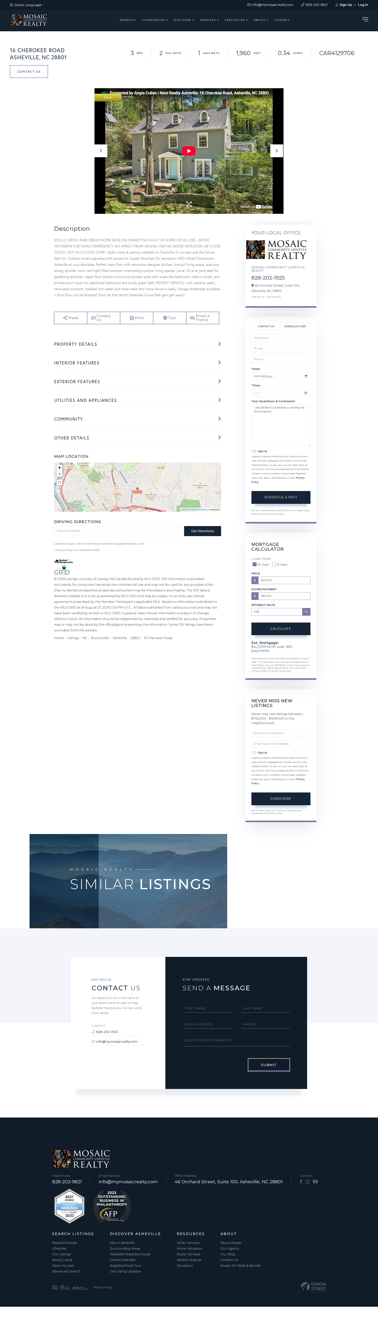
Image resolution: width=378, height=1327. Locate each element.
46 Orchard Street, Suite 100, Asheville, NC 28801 (229, 1181)
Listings (73, 638)
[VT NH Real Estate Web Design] (313, 1287)
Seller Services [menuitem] (188, 1243)
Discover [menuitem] (182, 19)
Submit (269, 1065)
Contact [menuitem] (282, 19)
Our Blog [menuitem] (227, 1254)
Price (255, 573)
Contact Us (29, 71)
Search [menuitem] (126, 19)
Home (59, 638)
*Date (255, 369)
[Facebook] (301, 1181)
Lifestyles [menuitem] (59, 1248)
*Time (255, 385)
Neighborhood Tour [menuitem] (126, 1266)
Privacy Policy (103, 1287)
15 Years (282, 564)
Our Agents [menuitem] (229, 1248)
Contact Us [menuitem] (229, 1260)
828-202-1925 (268, 278)
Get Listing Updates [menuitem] (125, 1271)
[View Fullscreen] (59, 482)
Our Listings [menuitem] (61, 1254)
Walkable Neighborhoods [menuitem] (130, 1254)
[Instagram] (308, 1181)
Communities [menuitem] (153, 19)
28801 (135, 638)
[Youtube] (315, 1181)
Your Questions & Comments (273, 401)
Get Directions (202, 531)
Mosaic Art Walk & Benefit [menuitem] (240, 1266)
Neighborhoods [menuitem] (64, 1243)
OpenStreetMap (200, 509)
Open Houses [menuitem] (63, 1266)
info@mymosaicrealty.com (116, 1041)
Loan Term (261, 559)
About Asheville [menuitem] (122, 1243)
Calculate (281, 629)
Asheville (120, 638)
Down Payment (264, 589)
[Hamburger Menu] (365, 20)
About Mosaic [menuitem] (231, 1243)
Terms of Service (270, 514)
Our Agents (274, 297)
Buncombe (100, 638)
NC (85, 638)
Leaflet (184, 509)
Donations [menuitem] (185, 1266)
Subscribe (281, 799)
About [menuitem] (259, 19)
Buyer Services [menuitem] (188, 1254)
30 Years (263, 564)
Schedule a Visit (295, 326)
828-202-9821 (67, 1181)
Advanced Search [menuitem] (66, 1271)
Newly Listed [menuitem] (62, 1260)
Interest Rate (263, 605)
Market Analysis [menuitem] (189, 1260)
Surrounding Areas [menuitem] (125, 1248)
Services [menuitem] (208, 19)
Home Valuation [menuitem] (189, 1248)
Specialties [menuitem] (235, 19)
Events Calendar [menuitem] (123, 1260)
